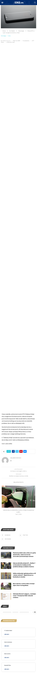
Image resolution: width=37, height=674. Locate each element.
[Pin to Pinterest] (21, 451)
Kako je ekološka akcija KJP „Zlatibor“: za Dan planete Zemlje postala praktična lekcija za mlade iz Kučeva (24, 564)
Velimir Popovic (6, 40)
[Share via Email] (25, 451)
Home (4, 31)
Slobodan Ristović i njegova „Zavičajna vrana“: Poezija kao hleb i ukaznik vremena (24, 595)
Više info (6, 634)
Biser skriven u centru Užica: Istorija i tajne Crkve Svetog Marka (24, 584)
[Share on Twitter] (17, 451)
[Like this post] (9, 451)
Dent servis (7, 653)
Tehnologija (21, 31)
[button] (2, 2)
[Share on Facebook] (13, 451)
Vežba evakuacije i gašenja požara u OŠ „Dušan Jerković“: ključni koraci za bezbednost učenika (24, 575)
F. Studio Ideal (8, 630)
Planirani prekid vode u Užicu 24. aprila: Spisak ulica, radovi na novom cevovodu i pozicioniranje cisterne (24, 554)
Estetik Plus (7, 665)
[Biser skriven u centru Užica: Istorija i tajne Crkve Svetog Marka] (6, 586)
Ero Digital (12, 31)
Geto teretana (8, 642)
